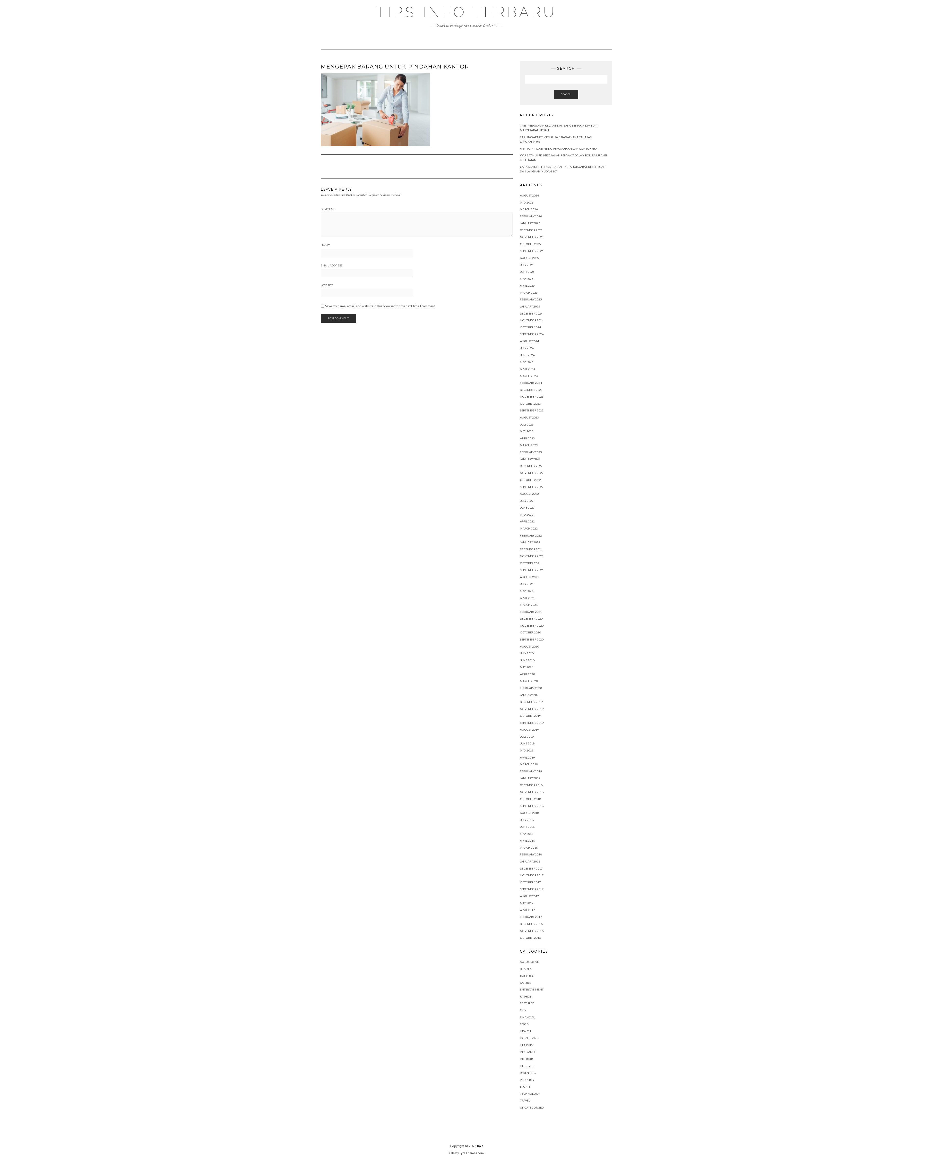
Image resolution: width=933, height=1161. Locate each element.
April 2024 (527, 369)
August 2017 (529, 896)
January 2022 (530, 542)
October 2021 (530, 563)
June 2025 (527, 271)
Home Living (529, 1038)
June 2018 (527, 826)
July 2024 (527, 348)
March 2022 (529, 528)
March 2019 (529, 764)
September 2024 (532, 334)
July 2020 (527, 653)
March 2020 (529, 681)
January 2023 (530, 459)
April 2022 (527, 521)
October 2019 (530, 715)
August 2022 (529, 493)
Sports (525, 1086)
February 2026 (531, 216)
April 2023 (527, 438)
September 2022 (532, 487)
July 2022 (527, 501)
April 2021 (527, 598)
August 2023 (529, 417)
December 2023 (531, 390)
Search (566, 94)
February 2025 (531, 299)
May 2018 (526, 834)
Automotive (529, 962)
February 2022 (531, 535)
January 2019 (530, 778)
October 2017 (530, 882)
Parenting (528, 1073)
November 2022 (532, 473)
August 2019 (529, 729)
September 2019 (532, 723)
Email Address (332, 265)
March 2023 (529, 445)
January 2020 (530, 695)
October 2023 (530, 403)
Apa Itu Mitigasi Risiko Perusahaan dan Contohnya (558, 148)
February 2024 (531, 382)
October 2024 (530, 327)
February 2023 (531, 452)
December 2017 (531, 868)
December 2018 (531, 785)
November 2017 (532, 875)
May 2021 (526, 591)
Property (527, 1080)
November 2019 (532, 709)
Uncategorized (532, 1107)
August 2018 (529, 813)
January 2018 (530, 861)
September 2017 (532, 889)
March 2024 (529, 376)
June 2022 (527, 507)
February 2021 (531, 612)
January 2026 (530, 223)
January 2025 (530, 306)
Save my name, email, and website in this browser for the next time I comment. (380, 306)
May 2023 (526, 431)
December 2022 (531, 466)
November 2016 (532, 931)
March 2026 (529, 209)
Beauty (525, 969)
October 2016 (530, 937)
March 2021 (529, 604)
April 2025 (527, 285)
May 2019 (526, 750)
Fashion (526, 996)
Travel (525, 1100)
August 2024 (529, 341)
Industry (527, 1045)
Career (525, 982)
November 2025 (532, 237)
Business (526, 975)
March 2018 (529, 847)
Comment (328, 209)
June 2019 (527, 743)
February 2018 (531, 854)
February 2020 (531, 688)
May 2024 (526, 362)
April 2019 (527, 757)
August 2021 (529, 577)
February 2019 (531, 771)
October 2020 (530, 632)
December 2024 (531, 313)
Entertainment (532, 989)
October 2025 (530, 244)
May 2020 (526, 667)
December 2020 (531, 618)
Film (523, 1010)
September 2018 (532, 806)
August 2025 (529, 258)
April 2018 (527, 840)
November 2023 (532, 396)
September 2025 (532, 251)
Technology (530, 1093)
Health (525, 1031)
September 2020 (532, 639)
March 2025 (529, 292)
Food (524, 1024)
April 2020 (527, 674)
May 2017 (526, 903)
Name (325, 245)
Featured (527, 1003)
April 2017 (527, 910)
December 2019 (531, 702)
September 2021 (532, 570)
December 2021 (531, 549)
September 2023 (532, 410)
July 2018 (527, 820)
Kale (480, 1146)
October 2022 (530, 480)
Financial (527, 1017)
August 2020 (529, 646)
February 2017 (531, 917)
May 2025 (526, 279)
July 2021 (527, 584)
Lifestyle (527, 1066)
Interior (526, 1059)
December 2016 (531, 924)
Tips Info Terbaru (466, 12)
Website (327, 285)
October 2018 (530, 799)
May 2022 (526, 514)
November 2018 (532, 792)
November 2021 (532, 556)
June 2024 (527, 355)
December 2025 (531, 230)
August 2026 (529, 195)
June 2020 (527, 660)
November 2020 (532, 625)
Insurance (528, 1052)
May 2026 (526, 202)
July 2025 (527, 265)
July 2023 (527, 424)
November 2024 (532, 320)
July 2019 (527, 736)
